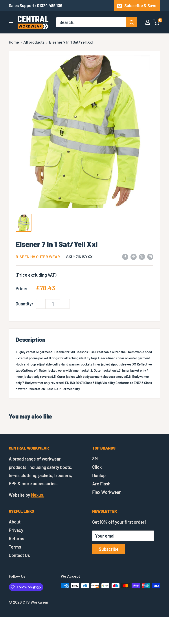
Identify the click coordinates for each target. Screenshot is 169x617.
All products (34, 42)
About (14, 521)
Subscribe (109, 549)
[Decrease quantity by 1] (40, 303)
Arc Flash (101, 483)
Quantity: (24, 303)
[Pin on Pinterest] (133, 256)
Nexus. (37, 495)
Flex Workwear (106, 492)
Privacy (16, 530)
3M (95, 458)
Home (14, 42)
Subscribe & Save (140, 5)
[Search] (131, 22)
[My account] (147, 22)
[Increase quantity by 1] (65, 303)
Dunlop (99, 475)
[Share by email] (150, 256)
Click (97, 467)
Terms (15, 546)
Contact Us (19, 555)
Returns (16, 538)
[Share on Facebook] (125, 256)
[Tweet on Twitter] (142, 256)
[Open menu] (11, 22)
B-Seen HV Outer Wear (38, 256)
